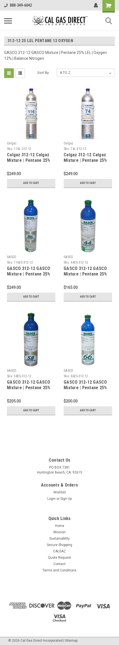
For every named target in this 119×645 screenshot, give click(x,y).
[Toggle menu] (8, 21)
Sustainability (59, 538)
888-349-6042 (21, 5)
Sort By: (43, 73)
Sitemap (71, 641)
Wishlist (59, 492)
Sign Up (66, 499)
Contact (59, 564)
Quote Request (59, 558)
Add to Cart (31, 182)
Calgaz (12, 143)
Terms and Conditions (59, 570)
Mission (59, 532)
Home (59, 526)
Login (51, 499)
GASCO (11, 257)
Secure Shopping (59, 545)
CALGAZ (59, 551)
